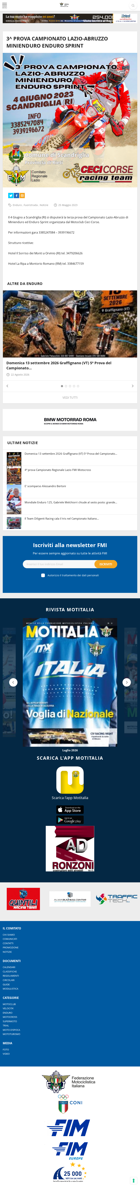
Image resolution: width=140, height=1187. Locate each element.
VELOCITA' (8, 1008)
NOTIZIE (7, 951)
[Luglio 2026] (70, 682)
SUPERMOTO (10, 1021)
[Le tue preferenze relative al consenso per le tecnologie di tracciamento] (133, 1180)
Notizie (44, 205)
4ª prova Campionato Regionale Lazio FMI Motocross (58, 470)
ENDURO (7, 1012)
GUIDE (6, 984)
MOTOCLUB (9, 1004)
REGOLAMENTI (11, 975)
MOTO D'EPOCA (11, 1029)
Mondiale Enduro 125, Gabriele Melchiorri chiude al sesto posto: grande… (71, 502)
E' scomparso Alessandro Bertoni (45, 486)
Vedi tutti (70, 398)
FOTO (6, 1049)
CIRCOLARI (9, 980)
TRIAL (6, 1025)
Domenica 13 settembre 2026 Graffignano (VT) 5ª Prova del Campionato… (71, 453)
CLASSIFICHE (10, 971)
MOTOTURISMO (11, 1034)
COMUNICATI (10, 939)
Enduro (17, 205)
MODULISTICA (10, 988)
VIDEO (6, 1053)
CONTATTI (8, 943)
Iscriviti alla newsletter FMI (70, 545)
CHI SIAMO (9, 934)
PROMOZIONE (10, 947)
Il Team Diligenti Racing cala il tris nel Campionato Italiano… (62, 518)
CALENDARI (9, 967)
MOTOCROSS (10, 1017)
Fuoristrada (31, 205)
